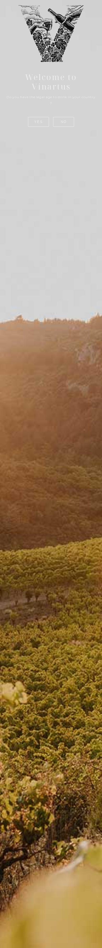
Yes (38, 122)
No (64, 122)
